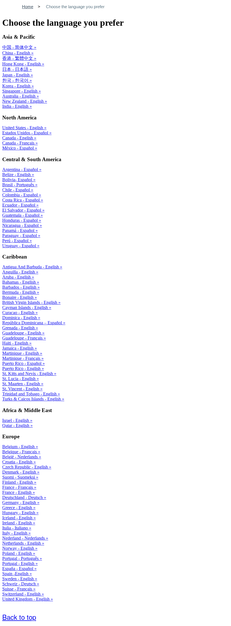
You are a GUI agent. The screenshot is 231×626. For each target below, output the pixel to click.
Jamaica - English (18, 348)
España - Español (18, 568)
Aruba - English (17, 277)
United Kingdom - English (26, 599)
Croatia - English (18, 461)
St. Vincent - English (21, 388)
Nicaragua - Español (21, 225)
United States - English (23, 127)
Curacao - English (18, 312)
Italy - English (15, 533)
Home (27, 6)
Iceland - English (18, 517)
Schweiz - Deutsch (19, 583)
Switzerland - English (22, 594)
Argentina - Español (20, 169)
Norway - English (18, 548)
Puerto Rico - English (22, 368)
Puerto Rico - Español (22, 363)
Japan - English (16, 75)
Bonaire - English (18, 297)
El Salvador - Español (22, 210)
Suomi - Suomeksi (19, 477)
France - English (17, 492)
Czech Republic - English (25, 467)
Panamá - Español (18, 230)
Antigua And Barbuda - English (31, 266)
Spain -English (16, 573)
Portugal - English (18, 563)
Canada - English (18, 137)
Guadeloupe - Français (23, 338)
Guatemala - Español (21, 215)
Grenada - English (19, 327)
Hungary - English (19, 512)
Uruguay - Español (19, 245)
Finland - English (18, 482)
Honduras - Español (20, 220)
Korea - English (17, 86)
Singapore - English (20, 91)
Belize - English (17, 174)
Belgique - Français (20, 451)
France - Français (18, 487)
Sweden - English (18, 578)
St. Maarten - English (21, 383)
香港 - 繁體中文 (18, 58)
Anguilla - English (19, 272)
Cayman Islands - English (25, 307)
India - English (16, 106)
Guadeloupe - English (22, 332)
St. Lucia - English (19, 378)
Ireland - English (17, 522)
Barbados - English (19, 287)
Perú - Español (16, 240)
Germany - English (19, 502)
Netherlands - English (22, 543)
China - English (16, 53)
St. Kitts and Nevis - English (28, 373)
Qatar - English (16, 425)
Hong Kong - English (22, 64)
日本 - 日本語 (16, 69)
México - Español (18, 148)
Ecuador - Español (19, 205)
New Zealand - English (23, 101)
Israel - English (16, 420)
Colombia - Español (20, 194)
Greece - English (17, 507)
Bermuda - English (19, 292)
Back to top (19, 617)
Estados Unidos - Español (25, 132)
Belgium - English (19, 446)
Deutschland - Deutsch (23, 497)
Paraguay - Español (20, 235)
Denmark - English (19, 472)
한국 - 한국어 (16, 80)
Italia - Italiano (15, 528)
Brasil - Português (18, 184)
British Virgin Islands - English (30, 302)
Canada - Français (18, 143)
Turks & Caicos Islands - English (32, 399)
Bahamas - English (19, 282)
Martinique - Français (21, 358)
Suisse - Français (17, 588)
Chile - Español (16, 189)
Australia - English (19, 96)
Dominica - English (20, 317)
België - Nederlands (20, 456)
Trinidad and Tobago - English (30, 393)
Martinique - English (21, 353)
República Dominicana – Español (32, 322)
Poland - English (17, 553)
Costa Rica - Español (21, 200)
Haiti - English (15, 343)
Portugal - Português (21, 558)
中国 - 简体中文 (18, 47)
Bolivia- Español (17, 179)
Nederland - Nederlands (24, 538)
